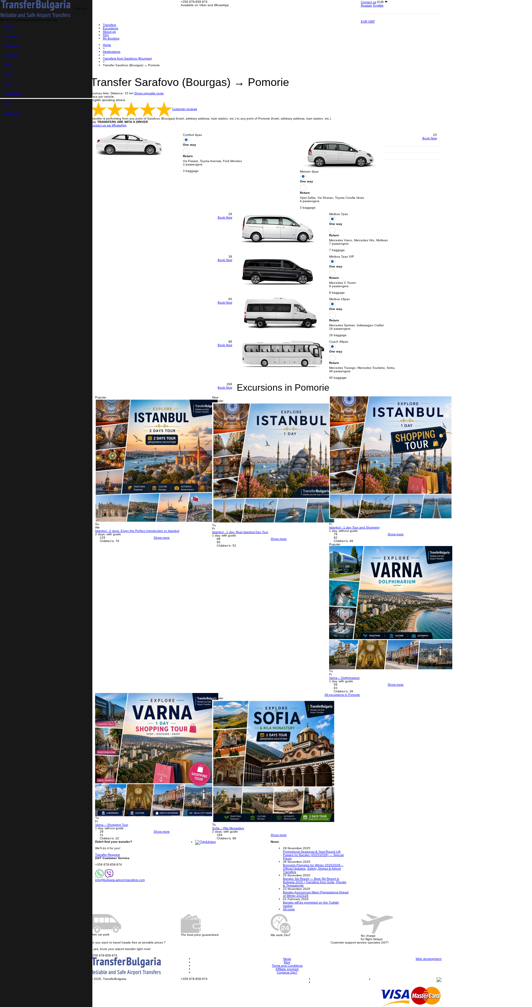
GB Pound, (13, 113)
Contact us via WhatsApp (109, 125)
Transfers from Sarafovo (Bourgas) (127, 58)
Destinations (111, 51)
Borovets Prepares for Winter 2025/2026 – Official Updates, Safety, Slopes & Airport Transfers (313, 868)
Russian (366, 5)
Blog (8, 83)
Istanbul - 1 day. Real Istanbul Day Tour (240, 532)
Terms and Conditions (287, 965)
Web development (428, 958)
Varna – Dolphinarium (344, 677)
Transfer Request (107, 854)
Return (188, 156)
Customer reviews (184, 109)
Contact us (368, 2)
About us (11, 55)
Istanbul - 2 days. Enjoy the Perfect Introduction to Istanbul (137, 530)
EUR (364, 21)
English (378, 5)
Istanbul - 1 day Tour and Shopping (354, 527)
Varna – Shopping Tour (111, 824)
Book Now (429, 138)
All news (289, 909)
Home (9, 26)
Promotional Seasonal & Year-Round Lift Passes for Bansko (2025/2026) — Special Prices (313, 855)
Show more (162, 537)
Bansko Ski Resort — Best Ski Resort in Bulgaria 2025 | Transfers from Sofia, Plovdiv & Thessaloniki (314, 882)
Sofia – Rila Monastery (228, 828)
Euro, (8, 103)
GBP (371, 21)
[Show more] (156, 460)
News (8, 74)
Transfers (11, 36)
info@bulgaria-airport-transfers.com (120, 880)
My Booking (13, 93)
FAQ (8, 64)
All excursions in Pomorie (342, 694)
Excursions (12, 45)
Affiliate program (287, 969)
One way (189, 144)
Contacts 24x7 (287, 972)
